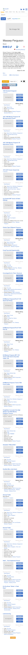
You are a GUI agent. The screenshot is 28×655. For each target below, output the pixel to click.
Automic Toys (10, 243)
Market (10, 11)
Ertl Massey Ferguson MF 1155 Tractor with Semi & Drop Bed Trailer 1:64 (11, 356)
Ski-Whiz (9, 605)
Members (23, 11)
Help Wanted (7, 105)
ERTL (8, 316)
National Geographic (8, 634)
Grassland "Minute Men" (9, 445)
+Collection (19, 97)
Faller (8, 216)
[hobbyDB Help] (24, 9)
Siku (8, 432)
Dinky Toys (9, 514)
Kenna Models (10, 108)
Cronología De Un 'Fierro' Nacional (12, 273)
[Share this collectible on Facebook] (4, 46)
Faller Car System (11, 218)
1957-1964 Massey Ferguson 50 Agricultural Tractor (11, 143)
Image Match (16, 18)
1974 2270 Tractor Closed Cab (11, 170)
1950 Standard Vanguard (9, 91)
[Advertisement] (14, 3)
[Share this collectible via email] (8, 46)
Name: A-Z (13, 81)
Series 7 (19, 189)
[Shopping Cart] (21, 9)
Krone (13, 222)
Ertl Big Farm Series (12, 318)
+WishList (19, 100)
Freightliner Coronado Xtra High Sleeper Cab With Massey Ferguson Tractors (11, 411)
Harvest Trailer (7, 495)
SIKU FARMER (10, 433)
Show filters (5, 81)
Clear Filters (6, 87)
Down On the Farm (11, 189)
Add (8, 18)
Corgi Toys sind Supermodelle (11, 250)
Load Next (13, 637)
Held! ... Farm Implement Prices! (11, 560)
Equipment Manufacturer (9, 489)
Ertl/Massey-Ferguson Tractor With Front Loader (12, 383)
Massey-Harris (16, 465)
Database (2, 11)
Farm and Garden (16, 522)
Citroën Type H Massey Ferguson (12, 227)
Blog (17, 11)
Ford (13, 322)
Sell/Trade (19, 94)
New (3, 18)
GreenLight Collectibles (12, 187)
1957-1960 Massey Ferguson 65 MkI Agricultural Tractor (11, 117)
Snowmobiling (7, 610)
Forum (14, 11)
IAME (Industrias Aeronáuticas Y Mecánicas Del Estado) (13, 290)
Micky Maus (12, 269)
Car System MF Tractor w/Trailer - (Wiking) (12, 199)
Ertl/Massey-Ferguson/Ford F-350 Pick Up (12, 328)
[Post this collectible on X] (6, 46)
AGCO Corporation (16, 377)
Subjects (6, 11)
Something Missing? (20, 49)
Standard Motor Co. (8, 113)
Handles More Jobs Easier (10, 469)
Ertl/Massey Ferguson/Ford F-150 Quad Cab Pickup (12, 299)
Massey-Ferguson (16, 111)
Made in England (11, 515)
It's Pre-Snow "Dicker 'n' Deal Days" (11, 587)
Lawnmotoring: (7, 613)
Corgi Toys (9, 266)
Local (19, 11)
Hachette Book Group (12, 134)
